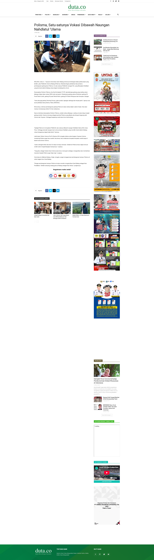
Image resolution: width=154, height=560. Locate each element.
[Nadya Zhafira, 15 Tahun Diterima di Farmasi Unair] (81, 208)
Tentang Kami (68, 1)
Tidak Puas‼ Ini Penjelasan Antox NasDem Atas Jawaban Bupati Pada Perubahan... (110, 57)
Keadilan (56, 14)
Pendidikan (80, 14)
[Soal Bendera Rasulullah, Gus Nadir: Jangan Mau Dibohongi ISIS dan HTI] (98, 49)
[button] (118, 15)
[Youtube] (118, 1)
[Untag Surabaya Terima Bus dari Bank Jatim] (43, 208)
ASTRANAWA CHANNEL (101, 462)
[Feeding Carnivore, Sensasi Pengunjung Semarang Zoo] (98, 42)
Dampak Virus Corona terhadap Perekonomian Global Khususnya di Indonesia (106, 381)
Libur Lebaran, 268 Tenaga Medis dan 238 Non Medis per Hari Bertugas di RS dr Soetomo (61, 217)
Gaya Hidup (91, 14)
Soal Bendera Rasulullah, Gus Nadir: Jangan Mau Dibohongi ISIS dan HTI (111, 49)
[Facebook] (110, 1)
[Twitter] (116, 1)
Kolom (107, 14)
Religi (100, 14)
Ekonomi (65, 14)
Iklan (48, 1)
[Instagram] (113, 1)
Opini (95, 376)
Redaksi (51, 1)
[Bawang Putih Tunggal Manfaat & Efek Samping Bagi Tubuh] (98, 399)
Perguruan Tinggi (57, 213)
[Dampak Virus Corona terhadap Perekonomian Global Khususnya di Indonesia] (107, 370)
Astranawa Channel (59, 1)
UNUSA (73, 14)
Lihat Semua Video (107, 481)
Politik (47, 14)
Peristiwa (38, 14)
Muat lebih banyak (106, 64)
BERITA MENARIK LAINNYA (42, 198)
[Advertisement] (62, 76)
